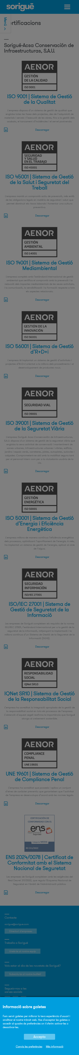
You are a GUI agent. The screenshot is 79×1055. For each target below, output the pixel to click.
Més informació (54, 1046)
